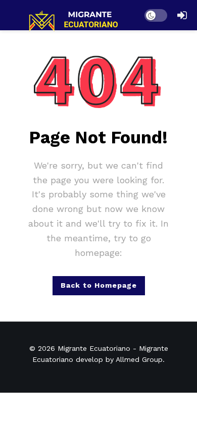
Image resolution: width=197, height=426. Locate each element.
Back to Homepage (99, 285)
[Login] (181, 15)
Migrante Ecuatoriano (94, 348)
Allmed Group (139, 359)
